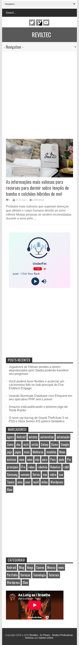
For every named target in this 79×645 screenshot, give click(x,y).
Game (54, 444)
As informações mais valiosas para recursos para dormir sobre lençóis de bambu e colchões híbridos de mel (37, 187)
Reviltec (41, 34)
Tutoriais (54, 575)
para (44, 459)
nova (21, 459)
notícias (11, 459)
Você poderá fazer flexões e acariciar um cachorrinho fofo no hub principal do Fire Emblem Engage (36, 385)
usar (27, 482)
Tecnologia (21, 200)
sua (61, 474)
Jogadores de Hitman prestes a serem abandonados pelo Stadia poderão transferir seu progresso (39, 370)
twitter (32, 22)
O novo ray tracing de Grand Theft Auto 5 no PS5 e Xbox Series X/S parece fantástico (38, 419)
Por (69, 459)
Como (10, 444)
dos (18, 444)
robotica (42, 467)
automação (63, 437)
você (36, 482)
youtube (46, 22)
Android (21, 437)
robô (66, 467)
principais (12, 467)
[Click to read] (39, 158)
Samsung (12, 474)
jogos (18, 452)
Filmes (46, 635)
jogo (9, 452)
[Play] (35, 281)
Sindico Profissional (62, 635)
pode (61, 459)
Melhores (38, 452)
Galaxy (44, 444)
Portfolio (12, 575)
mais (27, 452)
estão (34, 444)
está (26, 444)
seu (45, 474)
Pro (23, 467)
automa (33, 437)
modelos (51, 452)
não (37, 459)
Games (40, 567)
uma (19, 482)
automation (47, 437)
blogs (30, 567)
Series (36, 474)
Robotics (55, 467)
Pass (53, 459)
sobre (53, 474)
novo (29, 459)
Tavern (11, 482)
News (62, 452)
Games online (46, 638)
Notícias (29, 638)
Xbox (9, 489)
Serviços (25, 575)
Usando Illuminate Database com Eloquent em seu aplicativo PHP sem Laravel (40, 397)
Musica (51, 567)
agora (10, 437)
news (61, 567)
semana (25, 474)
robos (31, 467)
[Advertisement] (37, 93)
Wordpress (56, 482)
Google (65, 444)
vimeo (39, 22)
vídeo (44, 482)
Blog (21, 567)
